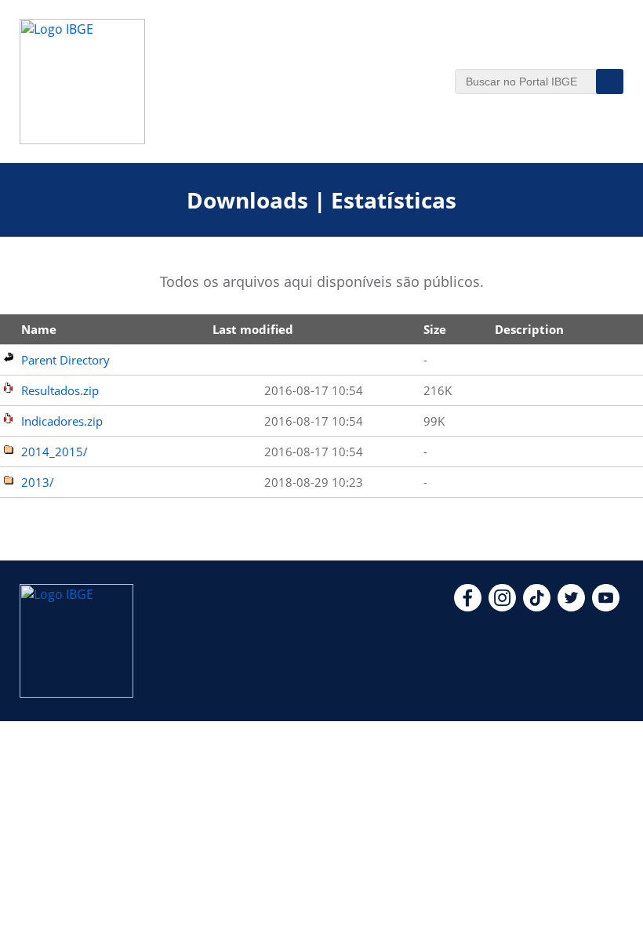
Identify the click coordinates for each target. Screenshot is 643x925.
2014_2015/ (54, 451)
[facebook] (467, 606)
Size (434, 329)
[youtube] (605, 606)
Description (529, 329)
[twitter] (571, 606)
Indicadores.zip (62, 421)
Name (38, 329)
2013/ (37, 482)
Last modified (253, 329)
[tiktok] (536, 606)
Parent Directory (65, 360)
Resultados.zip (60, 390)
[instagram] (502, 606)
